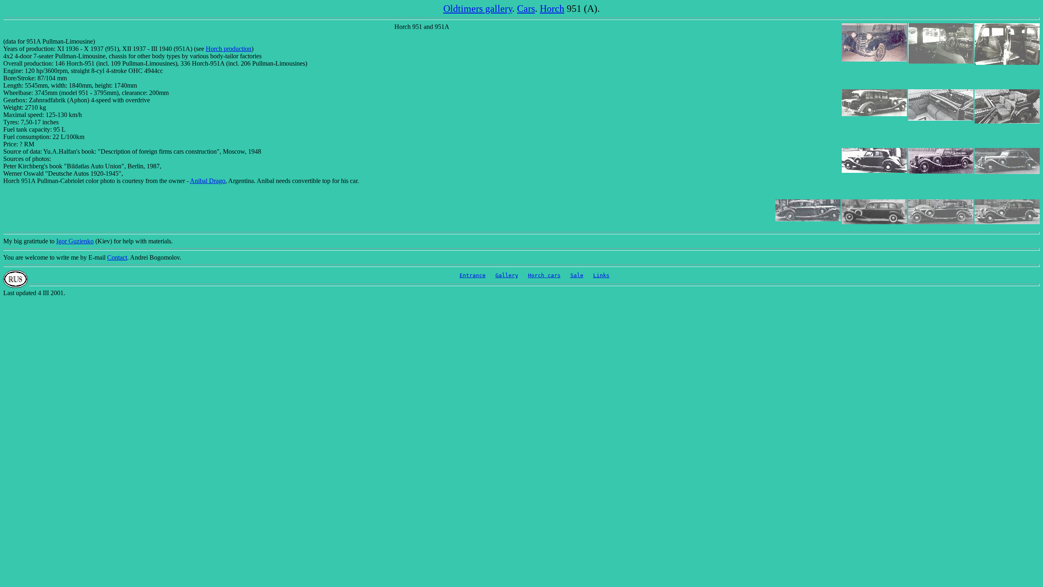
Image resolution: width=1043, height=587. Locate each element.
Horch (552, 8)
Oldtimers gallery (477, 8)
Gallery (506, 275)
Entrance (473, 275)
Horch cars (544, 275)
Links (601, 275)
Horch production (228, 48)
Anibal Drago (207, 180)
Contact (117, 257)
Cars (526, 8)
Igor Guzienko (75, 241)
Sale (576, 275)
